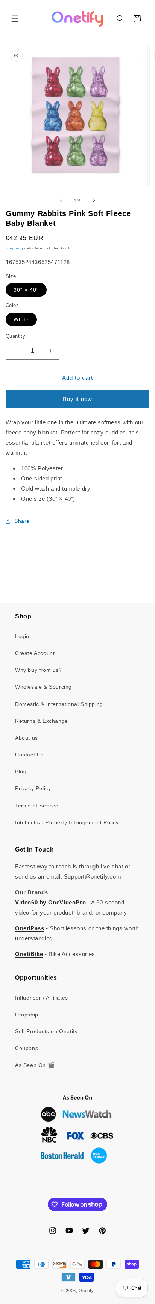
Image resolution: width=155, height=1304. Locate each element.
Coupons (26, 1048)
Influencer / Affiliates (41, 998)
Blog (20, 771)
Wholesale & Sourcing (43, 687)
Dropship (26, 1015)
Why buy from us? (38, 670)
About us (26, 738)
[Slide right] (94, 200)
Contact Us (29, 755)
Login (22, 636)
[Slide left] (61, 200)
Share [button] (22, 521)
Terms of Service (37, 806)
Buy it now (77, 399)
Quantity (15, 336)
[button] (15, 18)
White (21, 319)
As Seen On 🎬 (34, 1065)
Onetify (86, 1290)
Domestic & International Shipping (59, 704)
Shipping (14, 248)
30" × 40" (26, 290)
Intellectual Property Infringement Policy (67, 822)
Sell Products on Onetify (46, 1031)
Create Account (35, 653)
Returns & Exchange (41, 721)
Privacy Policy (33, 788)
